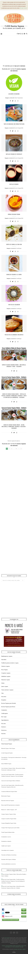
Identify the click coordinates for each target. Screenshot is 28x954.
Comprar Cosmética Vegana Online (8, 818)
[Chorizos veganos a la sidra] (14, 263)
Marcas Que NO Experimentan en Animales (10, 805)
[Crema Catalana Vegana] (14, 203)
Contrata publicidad (9, 945)
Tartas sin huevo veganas (7, 689)
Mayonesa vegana (5, 679)
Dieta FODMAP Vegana (6, 763)
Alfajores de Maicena (14, 94)
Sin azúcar (3, 696)
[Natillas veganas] (14, 173)
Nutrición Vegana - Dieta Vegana (8, 748)
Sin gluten (3, 700)
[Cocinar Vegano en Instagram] (3, 916)
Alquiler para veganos (6, 845)
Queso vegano (4, 686)
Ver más (21, 8)
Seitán (2, 683)
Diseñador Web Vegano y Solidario (8, 859)
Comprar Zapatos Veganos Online (8, 814)
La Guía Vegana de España (7, 753)
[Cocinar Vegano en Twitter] (3, 913)
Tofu (2, 693)
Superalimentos (5, 720)
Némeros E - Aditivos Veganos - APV (9, 809)
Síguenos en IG (8, 916)
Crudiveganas (4, 713)
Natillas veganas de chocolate (14, 154)
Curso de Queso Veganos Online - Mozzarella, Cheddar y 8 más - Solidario (14, 365)
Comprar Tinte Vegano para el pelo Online (10, 827)
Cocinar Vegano (7, 937)
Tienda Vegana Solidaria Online (7, 832)
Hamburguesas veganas (6, 656)
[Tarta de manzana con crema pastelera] (14, 112)
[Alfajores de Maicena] (14, 82)
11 (16, 448)
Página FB (23, 910)
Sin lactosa (3, 730)
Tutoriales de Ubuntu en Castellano (8, 855)
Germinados (4, 710)
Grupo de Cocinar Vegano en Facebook (10, 919)
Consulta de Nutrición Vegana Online (9, 791)
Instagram (24, 916)
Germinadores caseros (6, 836)
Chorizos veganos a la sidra (14, 274)
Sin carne (3, 723)
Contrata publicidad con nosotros (8, 864)
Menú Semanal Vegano (6, 743)
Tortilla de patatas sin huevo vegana (9, 663)
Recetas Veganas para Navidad (8, 703)
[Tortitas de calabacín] (14, 293)
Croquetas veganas (5, 673)
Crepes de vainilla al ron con (14, 244)
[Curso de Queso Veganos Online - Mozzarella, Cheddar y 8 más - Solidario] (14, 353)
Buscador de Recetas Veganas (7, 800)
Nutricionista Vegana (5, 796)
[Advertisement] (14, 50)
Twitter (23, 912)
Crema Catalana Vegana (14, 214)
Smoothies (3, 659)
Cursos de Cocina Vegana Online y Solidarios (10, 780)
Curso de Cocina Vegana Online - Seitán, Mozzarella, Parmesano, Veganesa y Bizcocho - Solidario (14, 426)
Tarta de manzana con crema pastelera (14, 124)
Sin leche (3, 733)
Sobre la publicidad (15, 946)
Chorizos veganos (5, 666)
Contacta (3, 945)
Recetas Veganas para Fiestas (8, 706)
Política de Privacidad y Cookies (18, 945)
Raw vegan (3, 716)
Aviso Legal (21, 946)
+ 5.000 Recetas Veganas (14, 26)
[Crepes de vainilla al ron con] (14, 233)
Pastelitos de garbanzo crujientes (14, 335)
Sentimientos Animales (6, 841)
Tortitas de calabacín (14, 304)
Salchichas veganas (5, 676)
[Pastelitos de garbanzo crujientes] (14, 323)
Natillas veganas (14, 184)
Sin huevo (3, 726)
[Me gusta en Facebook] (3, 909)
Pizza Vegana (4, 669)
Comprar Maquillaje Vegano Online (8, 823)
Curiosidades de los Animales (7, 850)
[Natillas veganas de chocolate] (14, 142)
